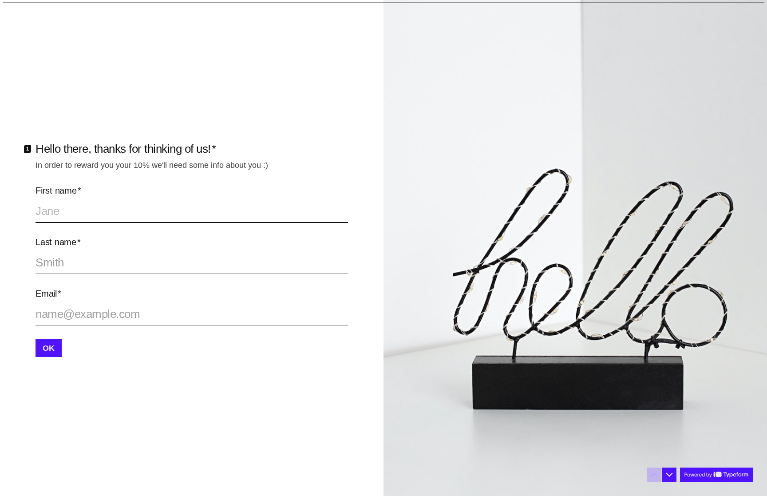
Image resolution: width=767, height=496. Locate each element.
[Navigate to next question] (669, 475)
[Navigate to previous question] (654, 475)
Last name (58, 242)
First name (58, 190)
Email (48, 293)
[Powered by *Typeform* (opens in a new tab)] (716, 475)
